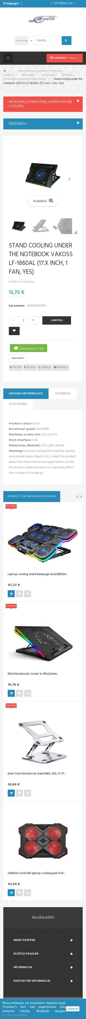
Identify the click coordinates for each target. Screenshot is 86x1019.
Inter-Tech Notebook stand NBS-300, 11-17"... (37, 774)
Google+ (46, 367)
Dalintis (30, 367)
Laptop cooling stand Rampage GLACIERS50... (37, 574)
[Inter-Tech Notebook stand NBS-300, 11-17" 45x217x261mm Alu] (43, 741)
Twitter (17, 367)
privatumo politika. (15, 1015)
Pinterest (62, 367)
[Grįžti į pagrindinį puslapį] (4, 71)
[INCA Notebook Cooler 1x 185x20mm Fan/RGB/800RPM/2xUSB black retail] (43, 642)
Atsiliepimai (18, 404)
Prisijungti (11, 3)
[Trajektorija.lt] (43, 18)
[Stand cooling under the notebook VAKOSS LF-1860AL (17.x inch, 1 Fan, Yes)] (19, 226)
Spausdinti (17, 358)
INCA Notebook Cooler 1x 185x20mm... (33, 674)
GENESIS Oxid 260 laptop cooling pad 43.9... (36, 873)
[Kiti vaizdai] (16, 179)
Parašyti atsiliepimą (21, 281)
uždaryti (72, 1008)
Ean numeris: (17, 305)
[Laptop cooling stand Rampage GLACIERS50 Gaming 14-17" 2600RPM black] (43, 542)
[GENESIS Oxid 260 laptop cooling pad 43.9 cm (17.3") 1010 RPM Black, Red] (43, 841)
